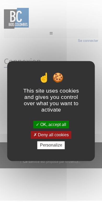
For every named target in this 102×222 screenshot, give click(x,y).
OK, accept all (52, 124)
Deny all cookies (53, 135)
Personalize (51, 145)
